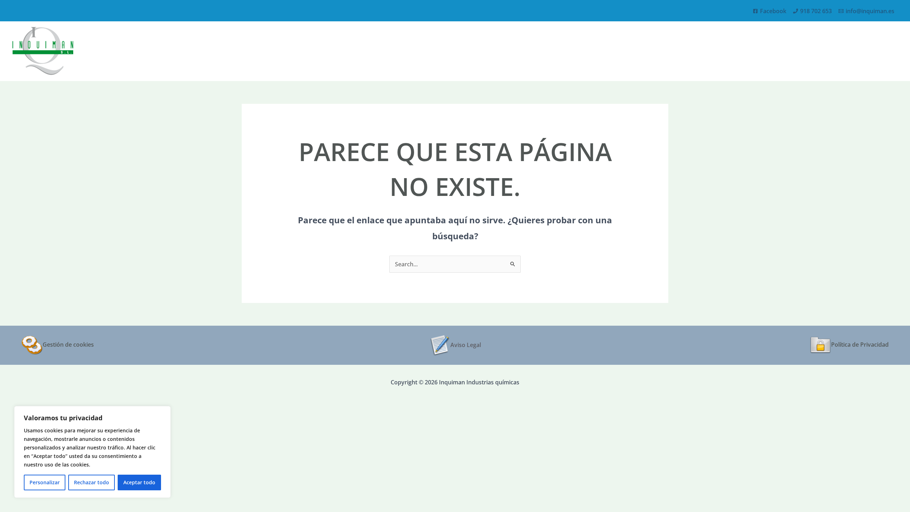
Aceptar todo (139, 482)
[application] (839, 51)
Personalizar (45, 482)
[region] (92, 452)
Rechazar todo (91, 482)
